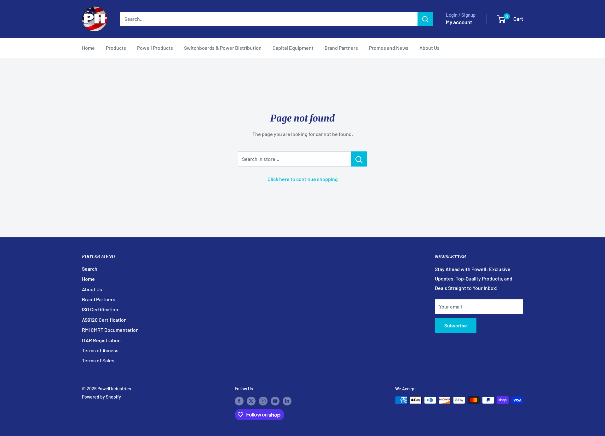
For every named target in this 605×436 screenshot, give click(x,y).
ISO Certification (100, 309)
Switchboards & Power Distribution (223, 48)
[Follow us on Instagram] (263, 400)
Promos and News (388, 48)
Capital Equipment (293, 48)
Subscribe (455, 325)
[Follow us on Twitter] (251, 400)
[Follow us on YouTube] (275, 400)
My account (459, 22)
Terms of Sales (98, 360)
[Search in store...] (359, 159)
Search (89, 269)
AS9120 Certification (104, 320)
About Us (429, 48)
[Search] (425, 19)
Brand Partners (341, 48)
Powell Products (155, 48)
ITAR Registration (101, 340)
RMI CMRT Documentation (110, 330)
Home (88, 48)
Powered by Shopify (101, 396)
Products (116, 48)
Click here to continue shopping (303, 179)
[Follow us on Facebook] (239, 400)
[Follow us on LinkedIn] (287, 400)
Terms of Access (100, 350)
